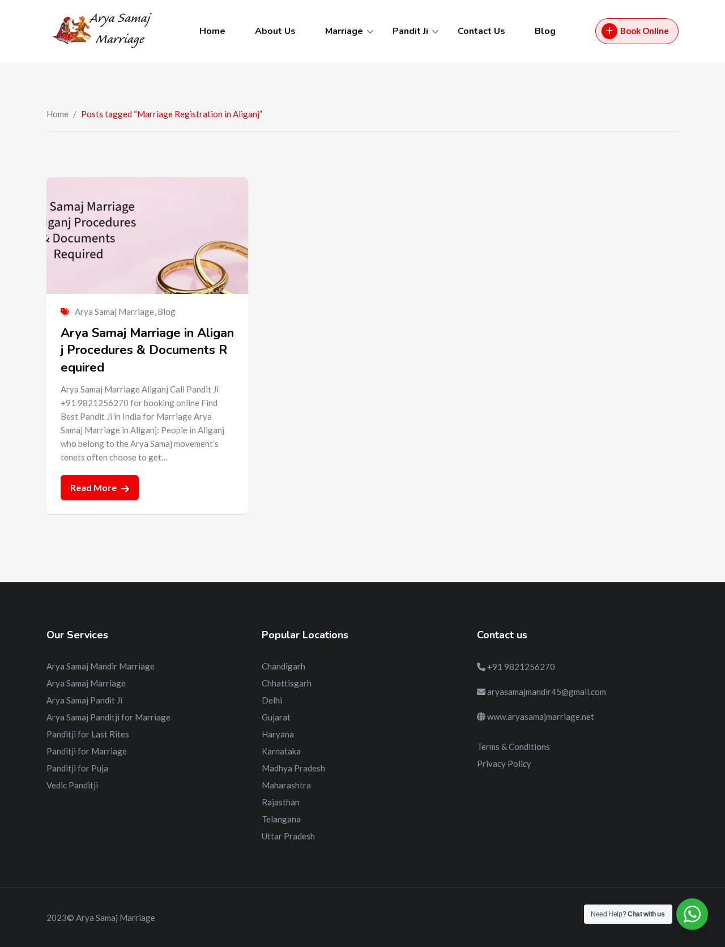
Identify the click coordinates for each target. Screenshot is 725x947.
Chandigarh (283, 666)
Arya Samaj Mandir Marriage (100, 666)
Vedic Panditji (72, 785)
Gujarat (276, 717)
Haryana (278, 734)
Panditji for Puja (77, 768)
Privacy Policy (504, 763)
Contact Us (481, 31)
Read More (94, 487)
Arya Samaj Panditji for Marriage (108, 717)
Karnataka (281, 751)
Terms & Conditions (513, 746)
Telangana (281, 819)
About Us (275, 31)
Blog (545, 31)
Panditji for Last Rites (87, 734)
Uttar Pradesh (288, 836)
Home (212, 31)
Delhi (272, 700)
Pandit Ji (410, 31)
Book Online (644, 30)
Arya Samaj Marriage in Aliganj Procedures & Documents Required (147, 351)
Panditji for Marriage (86, 751)
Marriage (344, 31)
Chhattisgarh (287, 683)
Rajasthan (281, 802)
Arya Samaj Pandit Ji (84, 700)
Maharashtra (286, 785)
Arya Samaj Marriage (114, 311)
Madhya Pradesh (293, 768)
